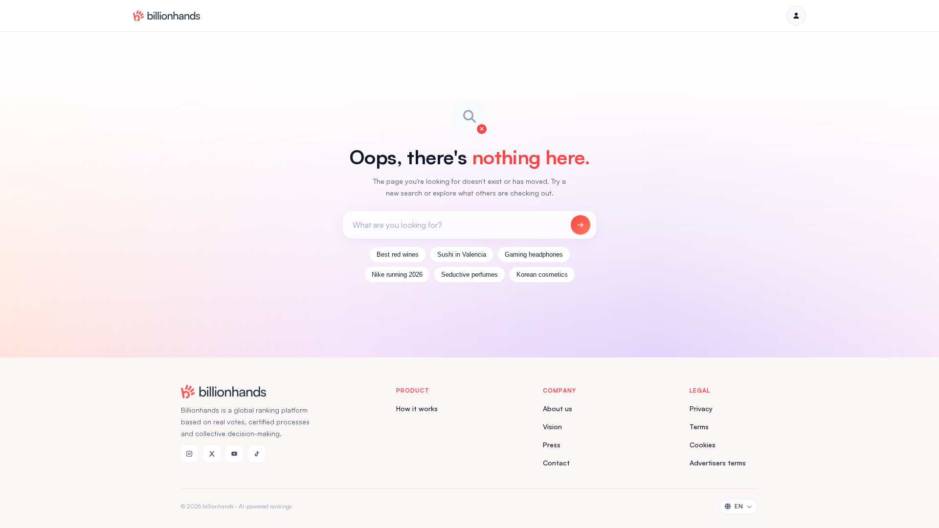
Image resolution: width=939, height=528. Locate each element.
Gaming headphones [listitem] (534, 254)
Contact (556, 463)
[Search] (580, 225)
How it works (417, 408)
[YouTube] (234, 453)
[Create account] (796, 15)
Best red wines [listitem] (398, 254)
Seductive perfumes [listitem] (469, 274)
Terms (699, 426)
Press (551, 444)
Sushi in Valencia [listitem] (461, 254)
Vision (552, 426)
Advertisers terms (718, 463)
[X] (211, 453)
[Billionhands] (166, 15)
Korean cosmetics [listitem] (542, 274)
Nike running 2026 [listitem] (397, 274)
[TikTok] (256, 453)
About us (557, 408)
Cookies (702, 444)
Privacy (701, 408)
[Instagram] (189, 453)
